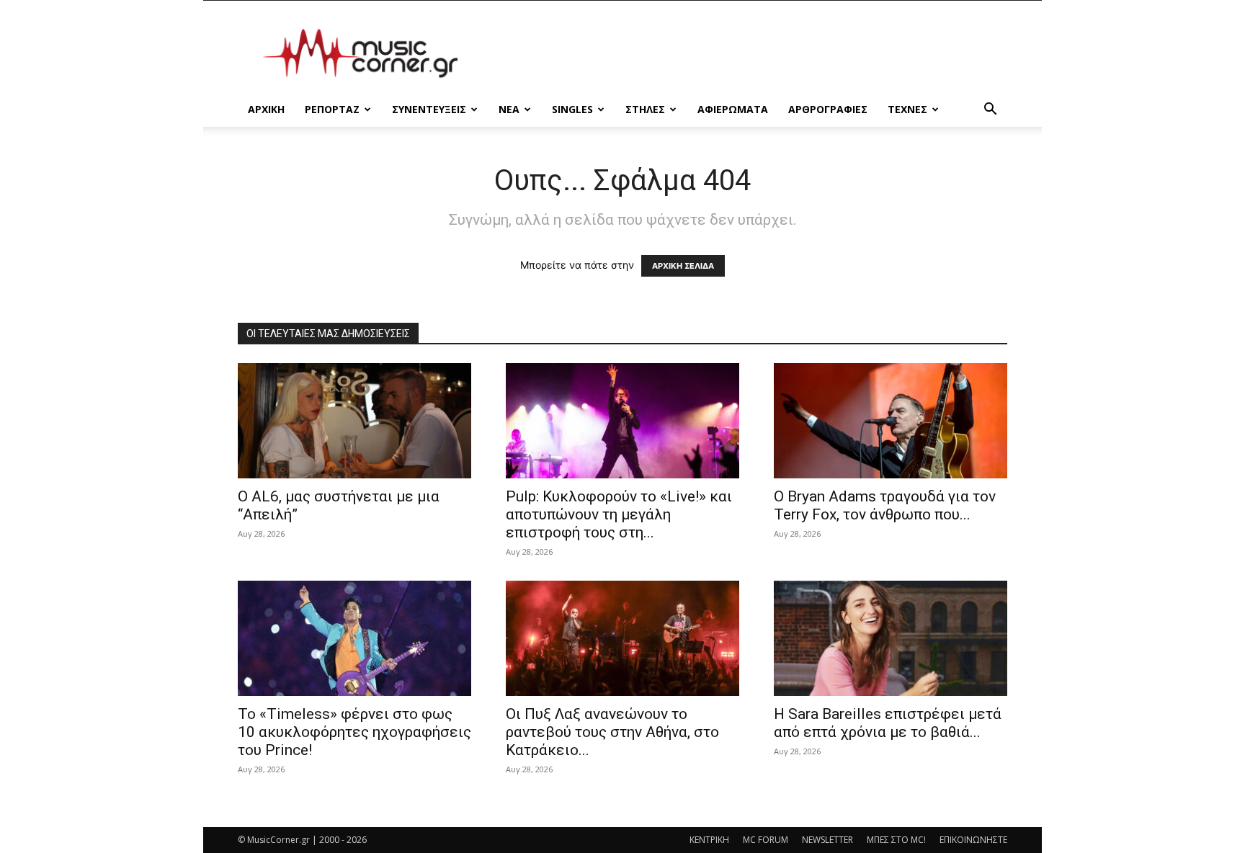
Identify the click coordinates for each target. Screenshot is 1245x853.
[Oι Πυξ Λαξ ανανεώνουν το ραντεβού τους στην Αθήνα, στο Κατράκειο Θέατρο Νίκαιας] (622, 638)
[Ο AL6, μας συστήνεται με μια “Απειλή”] (354, 420)
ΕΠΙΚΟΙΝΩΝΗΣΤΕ (973, 840)
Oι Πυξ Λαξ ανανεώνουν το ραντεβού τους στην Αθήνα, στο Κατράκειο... (612, 732)
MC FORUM (765, 840)
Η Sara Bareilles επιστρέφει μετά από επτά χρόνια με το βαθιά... (887, 723)
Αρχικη (266, 109)
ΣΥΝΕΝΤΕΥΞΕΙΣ (429, 109)
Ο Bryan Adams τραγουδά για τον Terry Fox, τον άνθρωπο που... (885, 505)
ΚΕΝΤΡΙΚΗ (709, 840)
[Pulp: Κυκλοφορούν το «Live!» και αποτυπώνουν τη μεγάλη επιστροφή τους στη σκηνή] (622, 420)
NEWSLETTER (827, 840)
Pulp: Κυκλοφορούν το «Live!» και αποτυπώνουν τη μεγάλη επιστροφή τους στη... (619, 514)
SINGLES (572, 109)
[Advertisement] (745, 53)
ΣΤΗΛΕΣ (645, 109)
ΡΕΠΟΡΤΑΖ (332, 109)
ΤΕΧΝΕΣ (907, 109)
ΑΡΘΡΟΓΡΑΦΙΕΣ (827, 109)
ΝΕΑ (509, 109)
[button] (990, 110)
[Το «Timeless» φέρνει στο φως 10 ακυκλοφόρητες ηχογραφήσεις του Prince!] (354, 638)
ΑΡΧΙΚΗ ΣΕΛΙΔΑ (683, 266)
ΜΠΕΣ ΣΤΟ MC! (896, 840)
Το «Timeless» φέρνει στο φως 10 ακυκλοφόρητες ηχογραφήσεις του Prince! (354, 732)
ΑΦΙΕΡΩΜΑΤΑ (732, 109)
